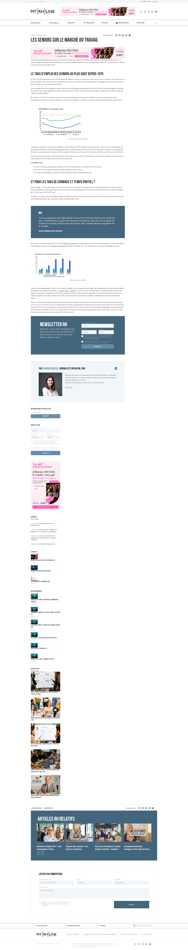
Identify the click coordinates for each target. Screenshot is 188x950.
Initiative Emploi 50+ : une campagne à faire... (49, 847)
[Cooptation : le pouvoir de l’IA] (34, 645)
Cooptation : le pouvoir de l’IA (39, 648)
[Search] (156, 23)
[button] (38, 853)
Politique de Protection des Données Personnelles (100, 934)
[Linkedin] (152, 11)
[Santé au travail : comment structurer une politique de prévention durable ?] (45, 785)
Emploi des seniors (36, 808)
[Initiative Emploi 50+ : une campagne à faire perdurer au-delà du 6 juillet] (50, 833)
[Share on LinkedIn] (126, 35)
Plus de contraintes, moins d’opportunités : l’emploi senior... (107, 847)
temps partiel (45, 288)
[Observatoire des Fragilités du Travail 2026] (34, 557)
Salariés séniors (48, 808)
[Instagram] (148, 11)
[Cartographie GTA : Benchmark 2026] (34, 578)
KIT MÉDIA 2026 (145, 1)
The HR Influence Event (47, 544)
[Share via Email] (129, 35)
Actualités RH (35, 23)
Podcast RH (140, 23)
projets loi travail (79, 88)
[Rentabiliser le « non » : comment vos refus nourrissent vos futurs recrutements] (34, 656)
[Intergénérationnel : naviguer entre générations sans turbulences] (137, 833)
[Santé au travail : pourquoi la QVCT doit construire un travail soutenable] (45, 681)
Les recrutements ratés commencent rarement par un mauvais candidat (43, 537)
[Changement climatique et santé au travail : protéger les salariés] (34, 609)
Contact (154, 1)
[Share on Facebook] (116, 35)
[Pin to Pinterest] (123, 35)
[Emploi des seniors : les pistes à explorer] (79, 833)
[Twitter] (145, 11)
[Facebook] (141, 11)
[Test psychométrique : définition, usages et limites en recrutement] (45, 733)
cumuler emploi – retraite (67, 291)
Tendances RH (40, 35)
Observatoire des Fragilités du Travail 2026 (43, 560)
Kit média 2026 (146, 934)
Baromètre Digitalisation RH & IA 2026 (41, 571)
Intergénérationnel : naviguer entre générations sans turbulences (137, 847)
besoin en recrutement (59, 246)
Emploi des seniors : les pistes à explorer (77, 847)
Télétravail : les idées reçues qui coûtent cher (44, 638)
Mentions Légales (73, 934)
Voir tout (34, 519)
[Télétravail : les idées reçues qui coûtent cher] (34, 634)
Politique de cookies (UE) (129, 934)
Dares (38, 187)
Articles (33, 35)
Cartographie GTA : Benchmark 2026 (40, 581)
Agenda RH (90, 23)
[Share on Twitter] (119, 35)
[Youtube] (156, 11)
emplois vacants (69, 243)
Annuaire (105, 23)
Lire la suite (69, 387)
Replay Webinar (123, 23)
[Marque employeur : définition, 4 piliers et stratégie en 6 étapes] (45, 707)
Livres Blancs (53, 23)
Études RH (71, 23)
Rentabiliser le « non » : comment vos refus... (43, 659)
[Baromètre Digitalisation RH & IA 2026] (34, 567)
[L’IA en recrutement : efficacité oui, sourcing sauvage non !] (34, 622)
